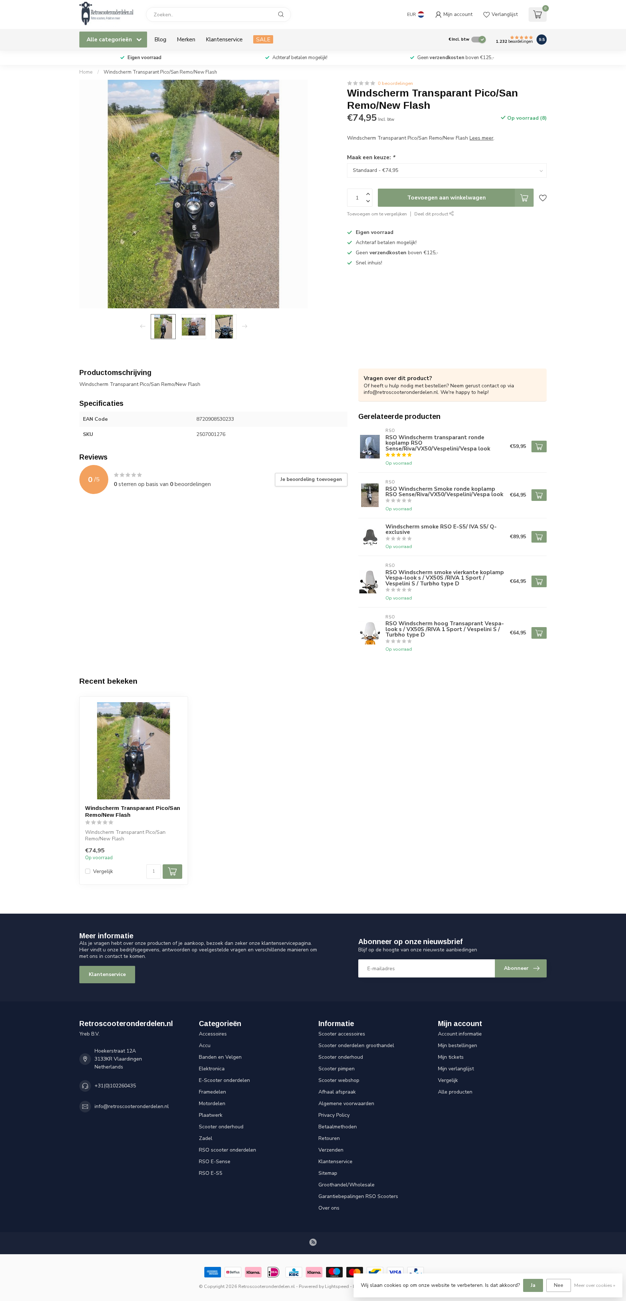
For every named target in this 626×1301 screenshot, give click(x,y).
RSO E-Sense (214, 1161)
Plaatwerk (210, 1115)
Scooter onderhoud (221, 1126)
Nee (558, 1285)
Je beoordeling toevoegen (311, 479)
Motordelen (212, 1103)
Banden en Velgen (220, 1057)
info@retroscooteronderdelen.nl (132, 1106)
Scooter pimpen (336, 1068)
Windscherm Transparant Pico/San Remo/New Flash (160, 72)
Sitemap (327, 1173)
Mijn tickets (451, 1057)
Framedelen (212, 1091)
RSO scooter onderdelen (227, 1149)
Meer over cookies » (594, 1285)
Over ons (328, 1208)
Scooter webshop (338, 1080)
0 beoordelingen (395, 83)
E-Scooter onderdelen (224, 1080)
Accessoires (213, 1033)
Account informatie (460, 1033)
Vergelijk (103, 871)
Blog (160, 39)
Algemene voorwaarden (346, 1103)
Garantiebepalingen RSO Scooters (358, 1196)
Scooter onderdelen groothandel (356, 1045)
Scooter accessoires (341, 1033)
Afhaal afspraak (337, 1091)
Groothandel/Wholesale (346, 1184)
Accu (204, 1045)
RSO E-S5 (210, 1173)
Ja (533, 1285)
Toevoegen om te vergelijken (377, 214)
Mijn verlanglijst (456, 1068)
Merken (186, 39)
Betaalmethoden (337, 1126)
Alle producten (455, 1091)
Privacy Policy (334, 1115)
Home (86, 72)
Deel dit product (431, 214)
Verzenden (330, 1149)
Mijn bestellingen (457, 1045)
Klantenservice (224, 39)
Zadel (205, 1138)
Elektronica (212, 1068)
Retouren (329, 1138)
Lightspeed (337, 1286)
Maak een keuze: (371, 157)
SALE (263, 39)
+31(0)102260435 (115, 1085)
